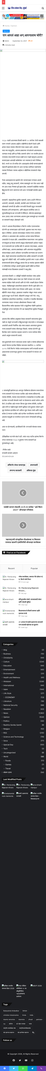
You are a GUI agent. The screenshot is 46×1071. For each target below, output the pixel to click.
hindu (24, 1015)
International (8, 685)
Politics (6, 721)
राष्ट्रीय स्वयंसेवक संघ (9, 1028)
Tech (5, 749)
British (25, 1011)
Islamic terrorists (9, 1019)
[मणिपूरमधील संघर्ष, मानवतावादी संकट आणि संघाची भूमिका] (10, 603)
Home (6, 26)
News (5, 713)
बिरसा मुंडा (32, 470)
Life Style (7, 693)
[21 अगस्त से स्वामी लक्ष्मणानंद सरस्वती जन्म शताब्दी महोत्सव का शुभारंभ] (10, 625)
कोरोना (11, 1024)
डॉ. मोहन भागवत (20, 1024)
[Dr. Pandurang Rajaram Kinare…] (10, 591)
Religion (6, 729)
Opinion (14, 26)
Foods (8, 760)
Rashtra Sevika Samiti (12, 725)
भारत (30, 1024)
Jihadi (30, 1019)
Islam (5, 689)
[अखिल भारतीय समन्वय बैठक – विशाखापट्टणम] (37, 796)
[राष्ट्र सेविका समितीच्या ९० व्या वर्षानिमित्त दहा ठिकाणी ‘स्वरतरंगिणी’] (23, 991)
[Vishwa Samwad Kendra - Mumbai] (16, 8)
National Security (10, 705)
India (31, 1015)
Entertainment (9, 670)
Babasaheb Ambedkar (11, 1011)
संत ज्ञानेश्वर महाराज (23, 1032)
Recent (11, 568)
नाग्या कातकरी (16, 470)
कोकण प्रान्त (7, 772)
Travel (7, 768)
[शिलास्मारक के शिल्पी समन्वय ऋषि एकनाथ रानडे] (10, 614)
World (5, 757)
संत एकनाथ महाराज (8, 1032)
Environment (8, 674)
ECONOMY (10, 697)
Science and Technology (13, 737)
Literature (7, 701)
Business (7, 654)
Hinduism (7, 681)
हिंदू (33, 1032)
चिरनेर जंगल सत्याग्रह (17, 465)
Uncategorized (9, 753)
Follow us (7, 1040)
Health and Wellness (11, 677)
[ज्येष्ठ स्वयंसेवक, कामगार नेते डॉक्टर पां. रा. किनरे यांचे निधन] (10, 580)
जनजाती (35, 465)
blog (5, 650)
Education (7, 666)
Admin (7, 41)
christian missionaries (11, 1015)
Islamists (22, 1019)
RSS (5, 733)
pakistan (39, 1019)
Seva (5, 741)
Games (8, 764)
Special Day (8, 745)
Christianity (8, 658)
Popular (34, 568)
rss (4, 1024)
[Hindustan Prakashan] (23, 16)
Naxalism (7, 709)
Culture (6, 662)
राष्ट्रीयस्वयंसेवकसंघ (25, 1028)
